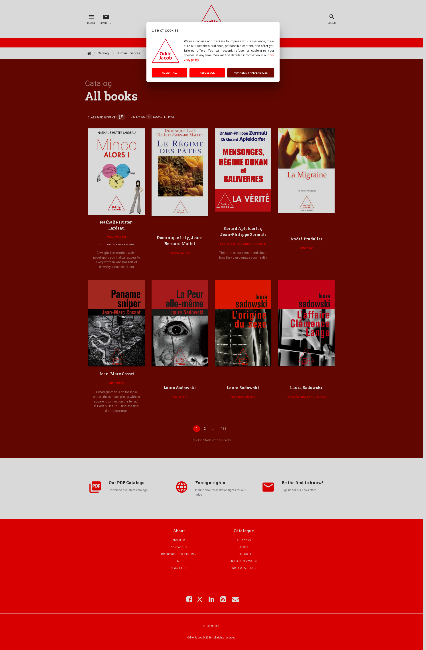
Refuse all (207, 72)
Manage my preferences (251, 72)
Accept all (169, 72)
